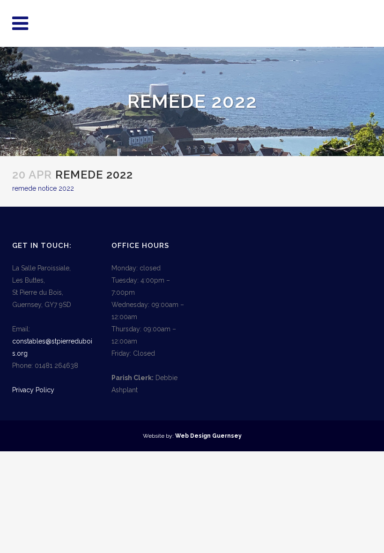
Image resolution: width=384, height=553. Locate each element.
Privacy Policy (33, 390)
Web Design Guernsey (208, 436)
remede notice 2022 (43, 188)
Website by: (159, 436)
